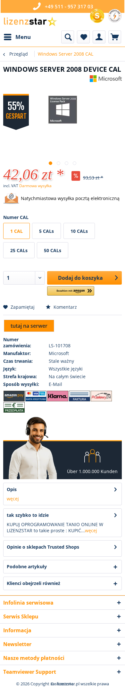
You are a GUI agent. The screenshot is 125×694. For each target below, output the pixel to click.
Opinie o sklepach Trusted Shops (43, 547)
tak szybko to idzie (28, 515)
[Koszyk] (114, 37)
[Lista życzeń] (83, 37)
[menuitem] (17, 37)
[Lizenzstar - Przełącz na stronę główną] (30, 21)
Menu (23, 37)
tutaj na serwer (29, 325)
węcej (13, 499)
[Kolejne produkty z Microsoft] (106, 81)
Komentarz (64, 307)
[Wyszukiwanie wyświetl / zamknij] (67, 37)
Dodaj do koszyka (80, 277)
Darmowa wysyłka (35, 185)
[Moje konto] (99, 37)
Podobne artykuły (27, 566)
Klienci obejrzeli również (33, 583)
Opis (12, 489)
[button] (70, 293)
